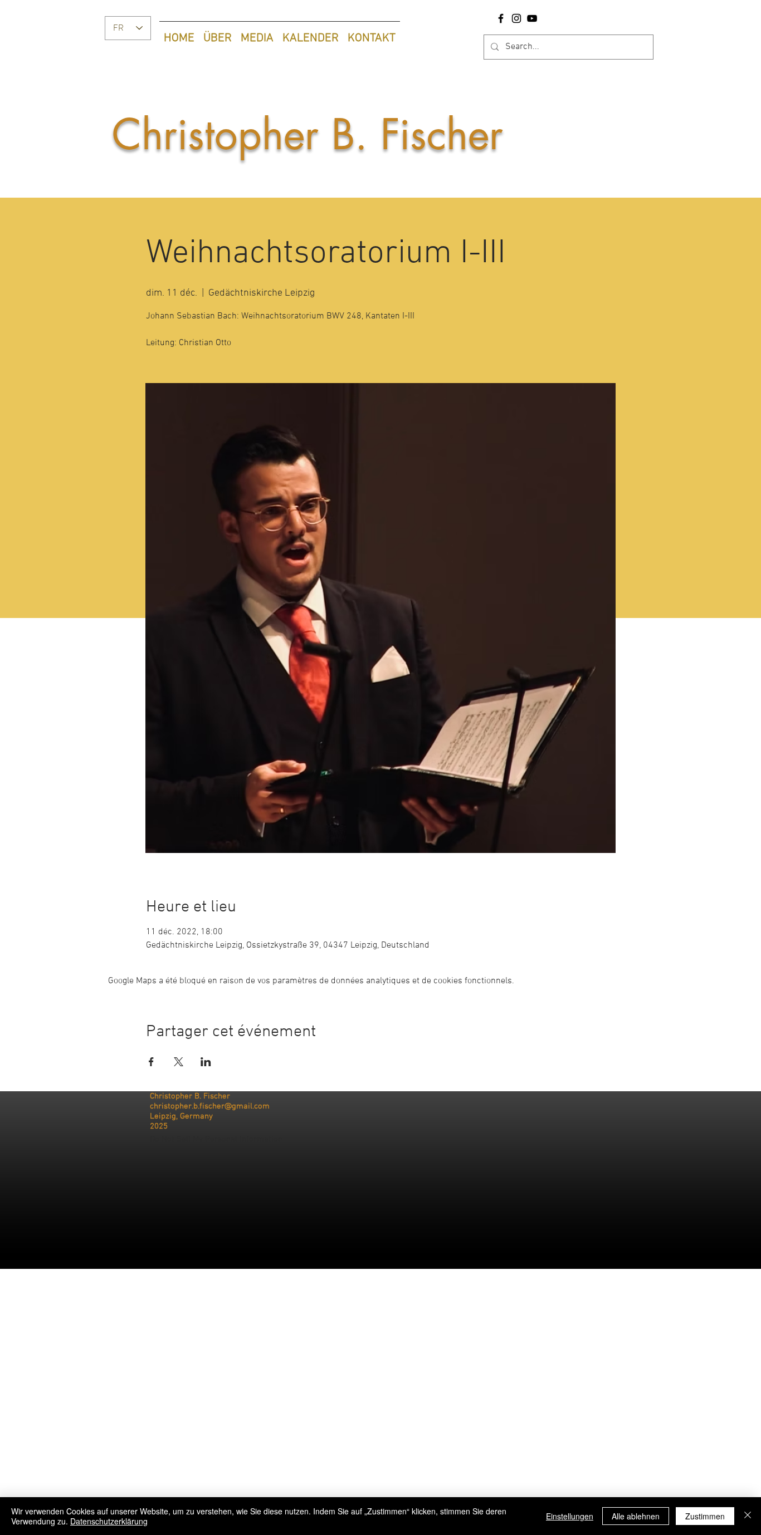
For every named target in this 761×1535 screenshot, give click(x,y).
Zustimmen (705, 1516)
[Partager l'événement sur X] (178, 1061)
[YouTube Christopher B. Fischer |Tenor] (532, 18)
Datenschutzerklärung (109, 1521)
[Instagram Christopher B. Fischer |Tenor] (516, 18)
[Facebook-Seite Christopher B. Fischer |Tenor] (501, 18)
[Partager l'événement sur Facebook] (151, 1061)
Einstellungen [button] (569, 1516)
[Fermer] (747, 1516)
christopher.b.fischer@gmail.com (210, 1106)
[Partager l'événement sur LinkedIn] (206, 1061)
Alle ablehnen (636, 1516)
